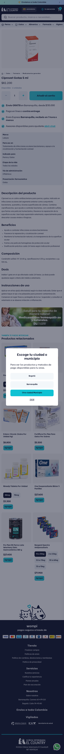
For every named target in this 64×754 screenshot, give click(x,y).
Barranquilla (32, 384)
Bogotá (32, 376)
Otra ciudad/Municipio (32, 393)
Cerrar (32, 399)
